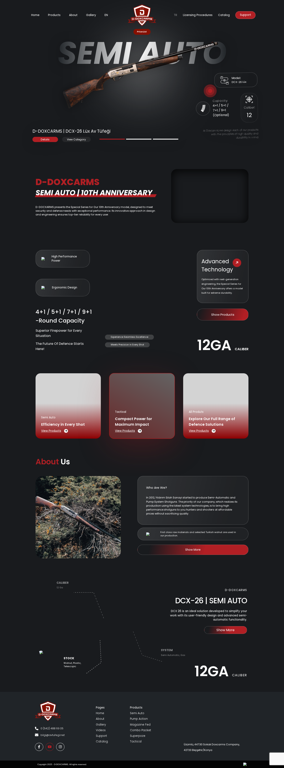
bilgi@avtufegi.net (53, 735)
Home (35, 15)
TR (175, 15)
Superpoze (137, 736)
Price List (142, 31)
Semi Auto (137, 713)
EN (106, 15)
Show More (193, 550)
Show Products (222, 314)
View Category (76, 139)
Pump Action (139, 719)
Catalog (224, 15)
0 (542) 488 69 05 (52, 728)
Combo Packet (140, 730)
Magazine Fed (140, 725)
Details (45, 139)
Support (245, 15)
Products (54, 15)
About (73, 15)
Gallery (101, 725)
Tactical (136, 741)
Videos (101, 730)
